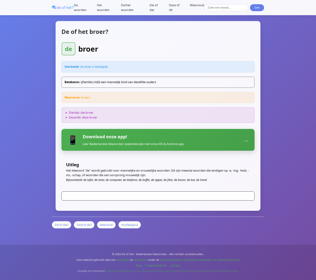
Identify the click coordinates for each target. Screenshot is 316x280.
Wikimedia (122, 260)
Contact (175, 265)
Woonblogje (222, 270)
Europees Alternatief (203, 270)
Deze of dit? (84, 225)
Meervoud (197, 5)
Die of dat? (61, 225)
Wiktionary (140, 260)
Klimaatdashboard (151, 270)
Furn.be (234, 270)
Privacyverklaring (156, 265)
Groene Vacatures (172, 270)
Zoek (257, 7)
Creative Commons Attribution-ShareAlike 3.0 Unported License (199, 260)
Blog (139, 265)
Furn (137, 270)
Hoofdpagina (129, 225)
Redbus (187, 270)
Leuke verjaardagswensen (120, 270)
